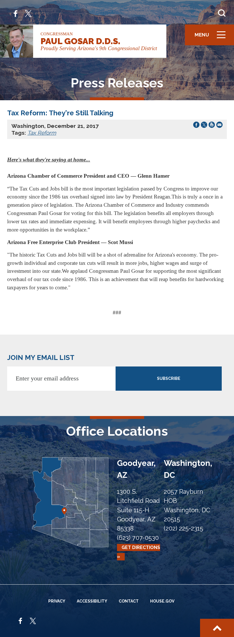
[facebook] (15, 13)
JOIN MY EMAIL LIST (40, 357)
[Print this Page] (212, 125)
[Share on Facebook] (196, 125)
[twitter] (28, 13)
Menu (212, 37)
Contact (129, 601)
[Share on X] (204, 125)
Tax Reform (41, 133)
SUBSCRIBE (168, 378)
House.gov (162, 601)
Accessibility (92, 601)
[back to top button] (217, 628)
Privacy (56, 601)
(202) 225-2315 (183, 528)
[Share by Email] (219, 125)
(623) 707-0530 (138, 537)
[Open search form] (221, 13)
